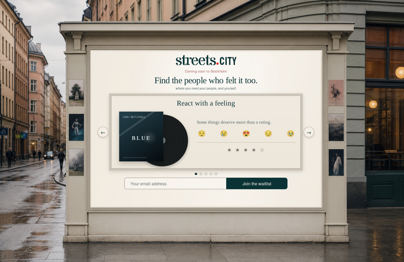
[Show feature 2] (201, 174)
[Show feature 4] (211, 174)
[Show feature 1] (196, 174)
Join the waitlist (257, 184)
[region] (206, 131)
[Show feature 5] (216, 174)
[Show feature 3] (206, 174)
